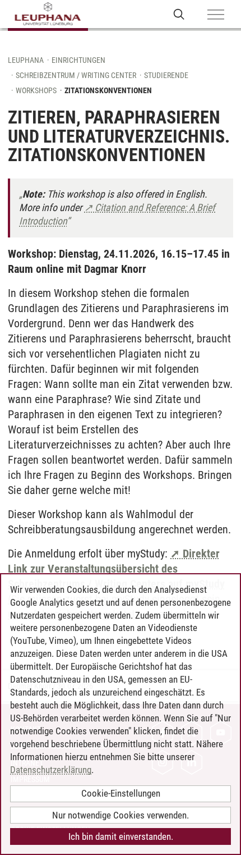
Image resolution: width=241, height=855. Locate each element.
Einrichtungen (78, 60)
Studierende (166, 75)
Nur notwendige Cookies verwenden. (120, 815)
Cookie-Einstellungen (120, 793)
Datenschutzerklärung (50, 769)
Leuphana (26, 60)
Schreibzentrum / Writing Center (76, 75)
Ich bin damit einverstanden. (120, 836)
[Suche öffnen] (179, 14)
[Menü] (215, 15)
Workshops (36, 90)
